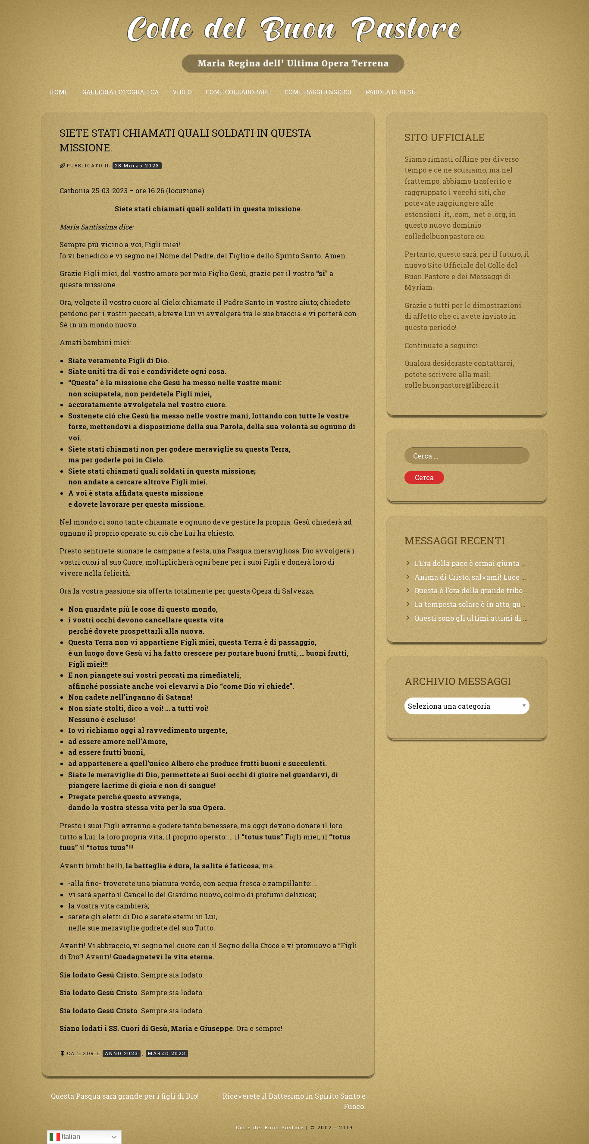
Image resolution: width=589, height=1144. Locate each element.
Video (182, 92)
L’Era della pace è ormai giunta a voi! (477, 563)
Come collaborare (238, 92)
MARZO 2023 (167, 1053)
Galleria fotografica (120, 92)
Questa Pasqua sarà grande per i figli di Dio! (125, 1095)
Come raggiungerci (318, 92)
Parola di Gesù (391, 92)
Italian (70, 1136)
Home (59, 92)
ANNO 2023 (121, 1053)
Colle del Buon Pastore (270, 1127)
